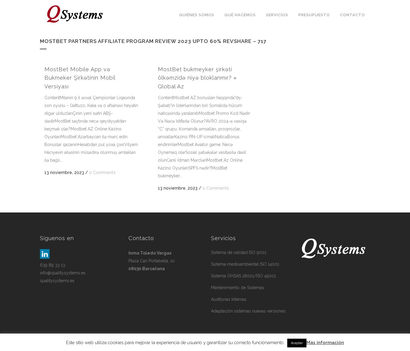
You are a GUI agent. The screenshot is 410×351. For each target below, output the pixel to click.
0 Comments (102, 172)
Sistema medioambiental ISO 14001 (245, 264)
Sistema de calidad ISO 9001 (238, 252)
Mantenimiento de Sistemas (237, 287)
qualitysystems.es (57, 280)
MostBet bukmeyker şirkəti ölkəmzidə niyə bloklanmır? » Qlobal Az (197, 78)
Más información (325, 342)
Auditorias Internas (228, 299)
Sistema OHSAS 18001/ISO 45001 (243, 275)
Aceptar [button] (297, 343)
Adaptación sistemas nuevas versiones (248, 311)
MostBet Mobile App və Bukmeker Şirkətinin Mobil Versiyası (79, 78)
